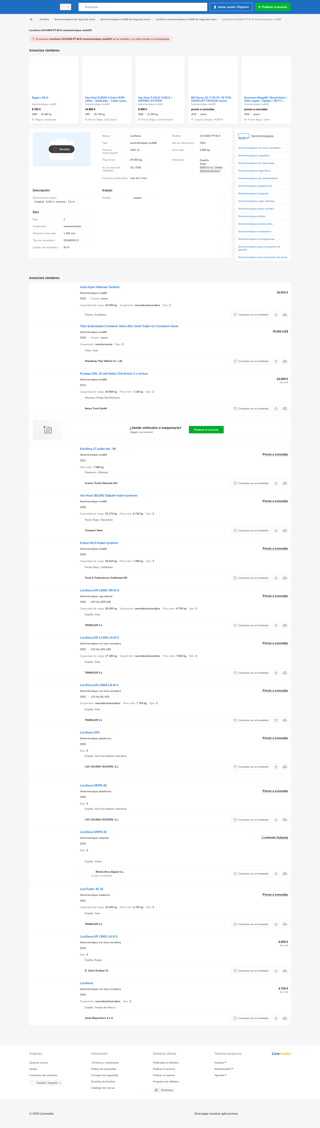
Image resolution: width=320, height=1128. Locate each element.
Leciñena (86, 983)
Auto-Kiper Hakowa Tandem (99, 287)
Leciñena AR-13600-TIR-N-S (99, 590)
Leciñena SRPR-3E (93, 785)
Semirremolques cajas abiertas (256, 201)
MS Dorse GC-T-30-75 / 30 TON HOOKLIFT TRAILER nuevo (211, 99)
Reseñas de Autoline (103, 1081)
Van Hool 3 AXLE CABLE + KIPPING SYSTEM (155, 99)
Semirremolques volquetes (253, 155)
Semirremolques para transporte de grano (263, 257)
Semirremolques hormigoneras (256, 239)
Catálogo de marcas (103, 1087)
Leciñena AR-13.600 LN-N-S (99, 637)
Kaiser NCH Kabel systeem (99, 543)
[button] (276, 314)
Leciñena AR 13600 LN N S (99, 936)
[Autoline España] (42, 7)
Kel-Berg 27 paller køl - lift (98, 448)
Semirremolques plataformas (255, 185)
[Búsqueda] (82, 7)
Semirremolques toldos (251, 216)
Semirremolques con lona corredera (259, 147)
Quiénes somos (38, 1062)
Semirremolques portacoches (255, 223)
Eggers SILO (40, 97)
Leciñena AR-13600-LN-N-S (99, 685)
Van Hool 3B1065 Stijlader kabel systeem (108, 495)
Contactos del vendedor (43, 1075)
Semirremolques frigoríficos (254, 170)
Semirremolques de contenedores (258, 178)
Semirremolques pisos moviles (256, 208)
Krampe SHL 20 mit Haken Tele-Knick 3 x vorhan (114, 373)
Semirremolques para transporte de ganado (259, 248)
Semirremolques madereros (254, 231)
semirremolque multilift (143, 142)
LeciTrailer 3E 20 (91, 889)
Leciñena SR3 (90, 732)
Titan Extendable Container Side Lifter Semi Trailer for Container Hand (129, 326)
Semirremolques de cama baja (256, 163)
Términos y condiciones (105, 1062)
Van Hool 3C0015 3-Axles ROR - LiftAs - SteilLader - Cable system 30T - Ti (106, 99)
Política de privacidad (103, 1068)
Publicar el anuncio (206, 429)
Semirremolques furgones (253, 193)
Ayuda (33, 1068)
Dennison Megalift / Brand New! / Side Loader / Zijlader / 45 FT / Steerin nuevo (265, 99)
